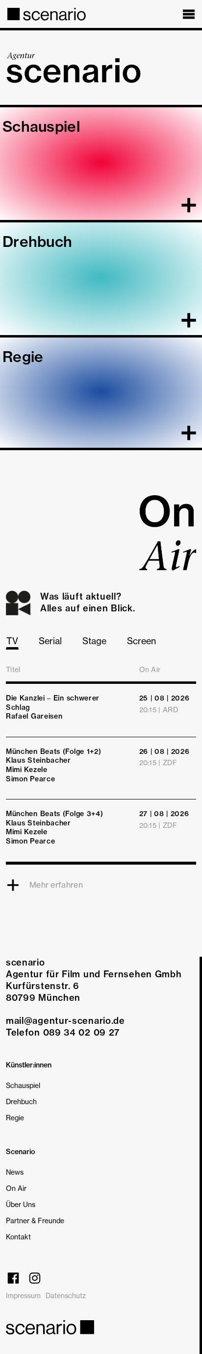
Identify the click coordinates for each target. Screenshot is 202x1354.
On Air (16, 1188)
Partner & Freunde (35, 1220)
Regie (15, 1117)
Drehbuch (21, 1101)
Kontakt (18, 1237)
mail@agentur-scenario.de (65, 1020)
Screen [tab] (141, 640)
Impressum (23, 1295)
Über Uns (20, 1204)
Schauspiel (23, 1085)
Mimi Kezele (27, 769)
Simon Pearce (30, 778)
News (15, 1172)
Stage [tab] (94, 640)
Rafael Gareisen (34, 716)
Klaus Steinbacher (38, 760)
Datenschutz (66, 1295)
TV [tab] (12, 640)
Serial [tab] (50, 640)
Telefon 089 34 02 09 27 (63, 1032)
